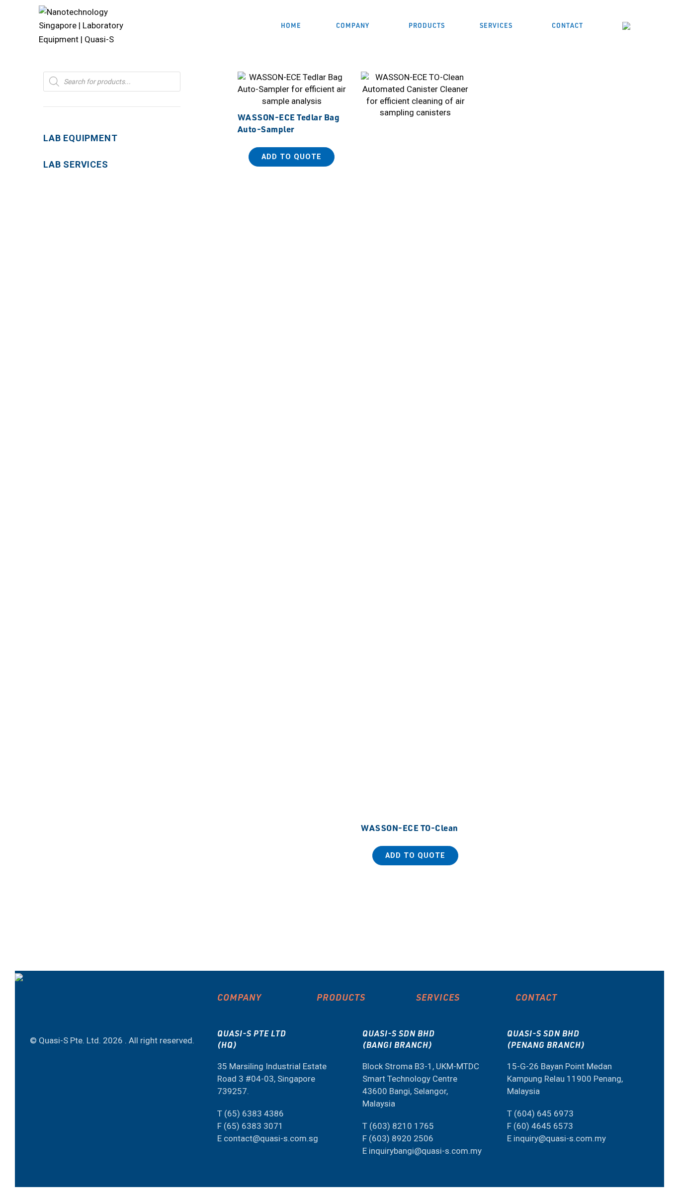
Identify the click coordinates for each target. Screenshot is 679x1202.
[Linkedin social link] (53, 1014)
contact (536, 997)
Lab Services (75, 164)
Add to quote (291, 157)
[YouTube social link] (34, 1014)
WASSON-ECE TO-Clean (409, 827)
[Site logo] (88, 25)
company (239, 997)
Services (438, 997)
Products (341, 997)
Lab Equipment (80, 138)
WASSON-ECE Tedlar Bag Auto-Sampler (289, 122)
